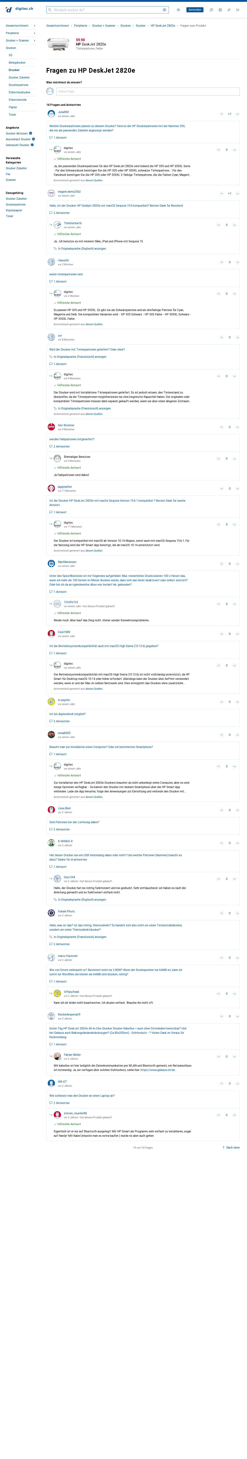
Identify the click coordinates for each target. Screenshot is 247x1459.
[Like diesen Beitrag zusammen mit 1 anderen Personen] (222, 114)
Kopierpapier (14, 210)
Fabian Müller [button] (72, 1054)
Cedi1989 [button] (64, 632)
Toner (12, 114)
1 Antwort (60, 137)
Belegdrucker (17, 62)
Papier (13, 107)
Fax (8, 174)
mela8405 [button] (64, 733)
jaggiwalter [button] (65, 486)
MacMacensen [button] (67, 562)
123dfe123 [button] (71, 602)
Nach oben (233, 1147)
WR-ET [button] (62, 1081)
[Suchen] (50, 9)
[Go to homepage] (19, 10)
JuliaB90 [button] (63, 112)
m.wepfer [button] (64, 700)
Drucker (14, 70)
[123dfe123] (84, 604)
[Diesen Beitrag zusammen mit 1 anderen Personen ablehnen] (234, 150)
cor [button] (60, 335)
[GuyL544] (83, 879)
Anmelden (195, 9)
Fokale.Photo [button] (66, 911)
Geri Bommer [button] (66, 425)
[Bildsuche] (164, 9)
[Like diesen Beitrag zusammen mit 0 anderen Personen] (218, 225)
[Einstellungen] (178, 10)
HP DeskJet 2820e (163, 25)
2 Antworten (62, 213)
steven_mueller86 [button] (75, 1113)
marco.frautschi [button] (68, 956)
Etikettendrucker (19, 92)
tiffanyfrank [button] (71, 992)
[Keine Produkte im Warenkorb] (237, 10)
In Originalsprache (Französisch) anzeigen (80, 356)
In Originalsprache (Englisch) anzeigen (82, 248)
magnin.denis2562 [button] (69, 191)
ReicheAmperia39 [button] (69, 1014)
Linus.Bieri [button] (64, 808)
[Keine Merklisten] (229, 10)
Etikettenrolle (18, 99)
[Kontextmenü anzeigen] (214, 114)
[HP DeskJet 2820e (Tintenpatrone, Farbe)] (143, 44)
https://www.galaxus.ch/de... (158, 1070)
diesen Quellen (94, 180)
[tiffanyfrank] (83, 994)
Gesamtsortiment (17, 25)
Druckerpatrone (18, 85)
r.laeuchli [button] (63, 260)
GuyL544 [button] (69, 877)
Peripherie (12, 33)
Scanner (11, 180)
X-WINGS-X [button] (65, 841)
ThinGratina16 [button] (73, 223)
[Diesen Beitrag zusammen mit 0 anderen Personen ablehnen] (237, 114)
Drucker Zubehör (19, 77)
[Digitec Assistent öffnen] (211, 10)
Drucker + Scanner (17, 40)
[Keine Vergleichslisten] (220, 10)
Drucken (11, 48)
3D (10, 55)
